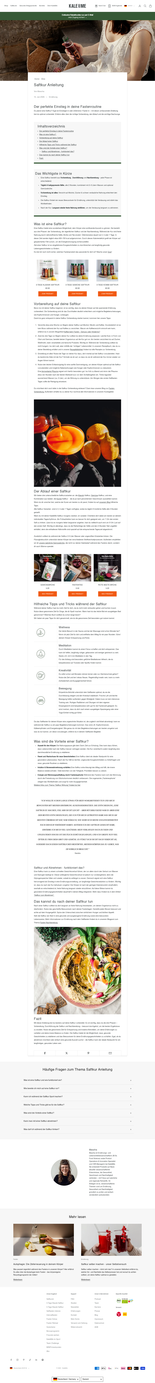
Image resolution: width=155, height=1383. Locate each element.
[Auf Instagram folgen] (17, 1360)
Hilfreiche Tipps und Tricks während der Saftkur (58, 145)
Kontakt (74, 1315)
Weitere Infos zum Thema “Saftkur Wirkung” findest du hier (57, 785)
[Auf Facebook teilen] (45, 1053)
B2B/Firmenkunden (53, 1347)
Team (97, 1303)
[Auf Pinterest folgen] (24, 1360)
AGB (96, 1327)
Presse (97, 1311)
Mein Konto (75, 1319)
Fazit (41, 158)
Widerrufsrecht (76, 1327)
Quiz (109, 252)
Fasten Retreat (52, 1323)
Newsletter (75, 1307)
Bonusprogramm (52, 1331)
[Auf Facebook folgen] (11, 1360)
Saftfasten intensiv (53, 1311)
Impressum (99, 1319)
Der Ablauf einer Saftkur (48, 141)
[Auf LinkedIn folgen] (36, 1360)
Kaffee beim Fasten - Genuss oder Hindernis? (82, 332)
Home (36, 79)
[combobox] (66, 1379)
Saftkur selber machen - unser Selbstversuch (103, 1264)
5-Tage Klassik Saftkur (55, 1307)
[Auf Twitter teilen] (66, 1053)
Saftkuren (13, 6)
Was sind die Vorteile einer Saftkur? (53, 148)
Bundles (42, 6)
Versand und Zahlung (79, 1323)
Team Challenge (52, 1343)
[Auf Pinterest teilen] (88, 1053)
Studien (74, 1303)
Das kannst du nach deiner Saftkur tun (54, 155)
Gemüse (94, 495)
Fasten (15, 1259)
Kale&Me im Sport (53, 1339)
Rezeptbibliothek (76, 350)
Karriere (98, 1307)
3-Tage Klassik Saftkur (55, 1303)
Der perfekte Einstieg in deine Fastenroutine (56, 131)
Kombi (59, 499)
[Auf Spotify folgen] (42, 1360)
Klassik (81, 495)
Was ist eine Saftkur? (47, 134)
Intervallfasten (51, 1315)
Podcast (98, 1299)
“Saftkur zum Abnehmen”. (44, 895)
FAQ (72, 1299)
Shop (6, 6)
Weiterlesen (17, 1280)
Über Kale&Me (52, 6)
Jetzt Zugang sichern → (77, 17)
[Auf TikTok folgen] (30, 1360)
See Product (47, 594)
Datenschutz (99, 1323)
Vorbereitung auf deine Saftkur (51, 138)
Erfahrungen (75, 1311)
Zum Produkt (47, 294)
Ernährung (53, 97)
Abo (48, 1351)
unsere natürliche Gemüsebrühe (52, 543)
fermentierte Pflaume (49, 371)
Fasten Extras (51, 1319)
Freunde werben (52, 1335)
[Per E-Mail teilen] (110, 1053)
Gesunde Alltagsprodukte (28, 6)
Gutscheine (50, 1327)
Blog (43, 79)
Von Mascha (39, 91)
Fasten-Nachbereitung (49, 923)
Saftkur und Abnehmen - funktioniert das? (58, 151)
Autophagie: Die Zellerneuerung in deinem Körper (38, 1264)
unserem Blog (104, 502)
